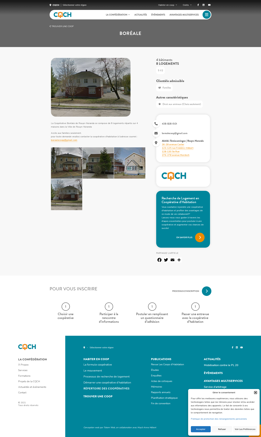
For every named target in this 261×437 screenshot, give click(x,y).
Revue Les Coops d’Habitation (167, 364)
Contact (22, 392)
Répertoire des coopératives (106, 389)
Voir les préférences (245, 429)
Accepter (200, 429)
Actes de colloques (161, 381)
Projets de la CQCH (29, 381)
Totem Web (109, 427)
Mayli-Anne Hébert (146, 427)
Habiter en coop (166, 5)
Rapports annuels (160, 392)
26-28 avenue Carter (173, 144)
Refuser (222, 429)
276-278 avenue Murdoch (175, 155)
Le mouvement (92, 370)
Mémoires (156, 386)
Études (155, 370)
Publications (161, 359)
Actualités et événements (32, 387)
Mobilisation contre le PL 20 (221, 365)
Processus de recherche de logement (106, 376)
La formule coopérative (97, 364)
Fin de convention (160, 403)
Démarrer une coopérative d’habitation (107, 382)
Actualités (140, 14)
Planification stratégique (164, 397)
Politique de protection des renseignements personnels (219, 418)
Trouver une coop (62, 26)
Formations (24, 375)
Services (22, 370)
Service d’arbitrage (215, 387)
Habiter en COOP (96, 359)
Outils (186, 5)
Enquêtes (156, 375)
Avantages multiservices (184, 14)
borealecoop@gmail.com (64, 140)
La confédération (116, 14)
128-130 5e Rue (171, 151)
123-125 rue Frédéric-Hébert (177, 148)
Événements (158, 14)
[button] (255, 392)
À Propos (23, 364)
